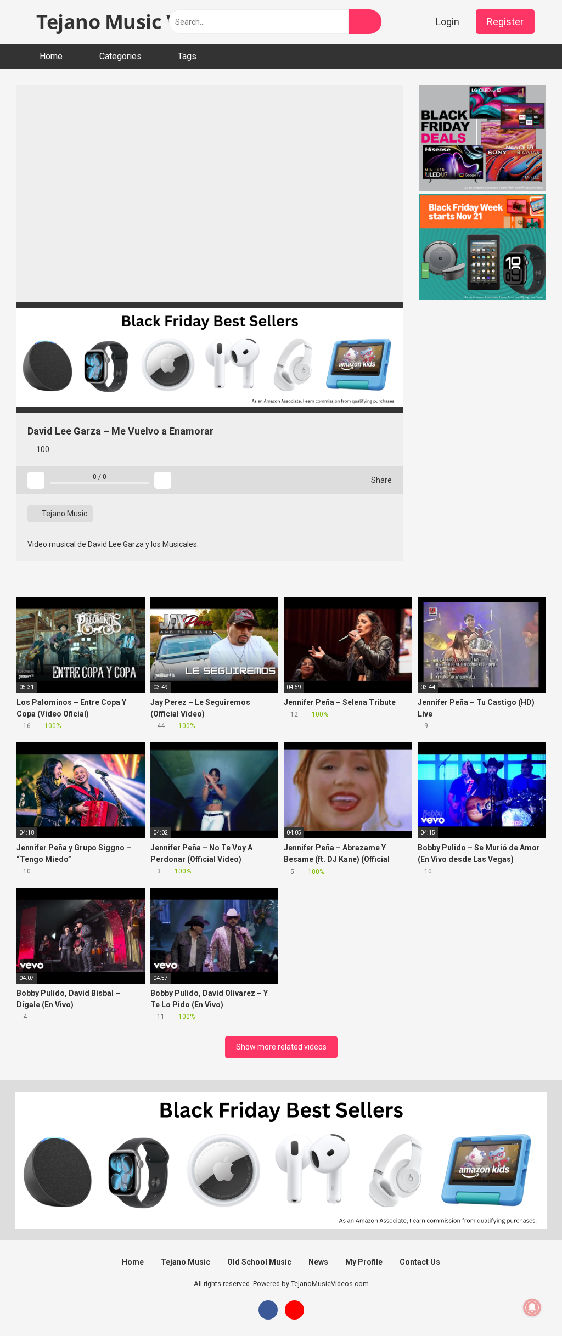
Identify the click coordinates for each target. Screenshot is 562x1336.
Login (447, 21)
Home (51, 56)
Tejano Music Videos (130, 21)
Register (505, 21)
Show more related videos (281, 1046)
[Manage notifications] (532, 1307)
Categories (120, 56)
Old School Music (259, 1262)
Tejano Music (63, 513)
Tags (187, 56)
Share (380, 480)
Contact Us (420, 1262)
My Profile (364, 1262)
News (318, 1262)
